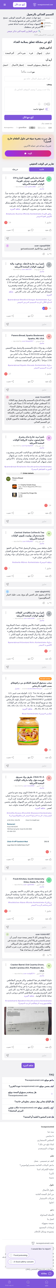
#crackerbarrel (11, 1001)
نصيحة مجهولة (48, 1223)
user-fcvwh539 (42, 397)
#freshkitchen (14, 902)
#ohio (32, 642)
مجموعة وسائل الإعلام (44, 1231)
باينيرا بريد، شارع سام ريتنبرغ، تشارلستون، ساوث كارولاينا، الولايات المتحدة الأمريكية (28, 440)
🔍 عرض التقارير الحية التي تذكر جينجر (24, 31)
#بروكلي (48, 902)
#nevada (30, 365)
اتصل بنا (50, 1219)
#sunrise (19, 214)
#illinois (24, 562)
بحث (28, 1285)
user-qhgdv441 (42, 591)
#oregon (31, 299)
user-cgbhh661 (24, 885)
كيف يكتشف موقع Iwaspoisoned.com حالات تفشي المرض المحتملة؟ (31, 1109)
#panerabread (13, 299)
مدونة (51, 1177)
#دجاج (49, 302)
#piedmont (22, 1001)
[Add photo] (48, 104)
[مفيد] (43, 253)
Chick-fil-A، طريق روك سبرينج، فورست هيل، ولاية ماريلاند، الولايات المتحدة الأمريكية (29, 780)
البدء (30, 153)
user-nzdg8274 (24, 974)
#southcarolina (33, 466)
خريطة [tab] (15, 169)
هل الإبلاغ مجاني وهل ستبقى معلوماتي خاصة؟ (34, 1101)
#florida (26, 214)
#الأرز (44, 302)
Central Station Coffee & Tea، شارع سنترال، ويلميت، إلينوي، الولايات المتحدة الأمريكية (27, 535)
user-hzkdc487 (43, 934)
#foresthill (26, 813)
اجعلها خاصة (38, 109)
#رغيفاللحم (35, 1003)
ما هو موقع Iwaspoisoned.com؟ (39, 1080)
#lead (24, 713)
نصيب (8, 230)
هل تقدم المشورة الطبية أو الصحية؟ (38, 1116)
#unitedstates (36, 214)
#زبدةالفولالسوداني (17, 815)
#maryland (35, 813)
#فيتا (44, 216)
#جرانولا (34, 815)
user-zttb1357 (22, 269)
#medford (24, 299)
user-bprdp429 (22, 446)
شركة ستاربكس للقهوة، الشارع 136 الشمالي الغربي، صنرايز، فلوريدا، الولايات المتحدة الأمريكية (28, 181)
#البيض (49, 216)
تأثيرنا (51, 1173)
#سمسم (33, 302)
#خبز (50, 299)
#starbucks (10, 214)
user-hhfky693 (23, 541)
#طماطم (42, 469)
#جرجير (26, 302)
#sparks (23, 365)
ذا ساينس (50, 1136)
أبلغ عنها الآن (28, 117)
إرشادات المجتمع (46, 1227)
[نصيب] (5, 177)
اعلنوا (51, 1202)
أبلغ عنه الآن (20, 4)
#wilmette (16, 562)
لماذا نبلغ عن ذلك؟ (46, 1144)
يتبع (29, 230)
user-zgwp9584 (42, 245)
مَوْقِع (46, 1285)
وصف (49, 84)
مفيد (47, 230)
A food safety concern (24, 1261)
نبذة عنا (51, 1132)
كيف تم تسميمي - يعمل (44, 1161)
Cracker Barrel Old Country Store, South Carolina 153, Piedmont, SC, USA (27, 967)
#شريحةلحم (47, 905)
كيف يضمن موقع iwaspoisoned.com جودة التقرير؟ (31, 1086)
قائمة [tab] (41, 169)
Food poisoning (20, 1255)
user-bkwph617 (23, 341)
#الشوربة (48, 645)
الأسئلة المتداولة (47, 1215)
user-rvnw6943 (24, 786)
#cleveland (24, 642)
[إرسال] (7, 238)
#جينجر (39, 216)
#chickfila (11, 813)
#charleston (22, 466)
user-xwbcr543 (24, 618)
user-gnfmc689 (25, 187)
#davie (23, 902)
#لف (45, 214)
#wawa (18, 813)
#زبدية (39, 302)
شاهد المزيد (15, 209)
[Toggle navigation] (4, 4)
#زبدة (40, 815)
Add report (9, 1285)
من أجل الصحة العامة (45, 1194)
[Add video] (45, 104)
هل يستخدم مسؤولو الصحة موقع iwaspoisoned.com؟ (22, 1094)
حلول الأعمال (48, 1190)
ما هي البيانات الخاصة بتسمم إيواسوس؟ (37, 1165)
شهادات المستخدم (46, 1148)
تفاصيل (41, 189)
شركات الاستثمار (46, 1198)
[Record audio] (39, 104)
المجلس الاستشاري (45, 1140)
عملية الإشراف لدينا (45, 1169)
